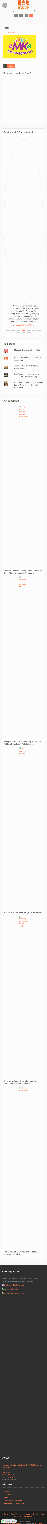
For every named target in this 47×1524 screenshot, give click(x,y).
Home (6, 1514)
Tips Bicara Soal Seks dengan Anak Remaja (23, 912)
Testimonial (28, 1516)
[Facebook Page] (16, 15)
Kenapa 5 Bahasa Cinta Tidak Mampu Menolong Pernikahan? (20, 1253)
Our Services (8, 1494)
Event (6, 1497)
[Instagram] (21, 15)
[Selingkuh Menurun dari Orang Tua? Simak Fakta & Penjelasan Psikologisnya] (23, 657)
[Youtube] (26, 15)
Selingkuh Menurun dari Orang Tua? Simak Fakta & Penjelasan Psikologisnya (23, 743)
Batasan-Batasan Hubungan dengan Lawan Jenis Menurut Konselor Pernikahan (28, 385)
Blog (42, 1514)
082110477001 (13, 1289)
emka (11, 66)
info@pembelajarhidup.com (14, 1285)
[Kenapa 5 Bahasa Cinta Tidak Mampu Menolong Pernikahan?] (23, 1168)
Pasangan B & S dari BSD (23, 325)
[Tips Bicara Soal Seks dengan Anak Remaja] (23, 828)
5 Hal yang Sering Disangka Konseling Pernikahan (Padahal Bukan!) (20, 1082)
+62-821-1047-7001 (9, 1477)
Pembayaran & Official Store (14, 1503)
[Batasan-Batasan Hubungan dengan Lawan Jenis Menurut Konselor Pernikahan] (23, 487)
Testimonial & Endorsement (13, 1500)
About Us (7, 1491)
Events (35, 1514)
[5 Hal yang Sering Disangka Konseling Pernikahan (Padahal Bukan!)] (23, 997)
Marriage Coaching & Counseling (27, 350)
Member (18, 1516)
